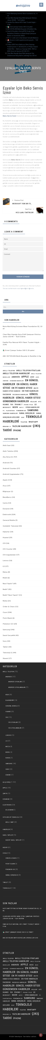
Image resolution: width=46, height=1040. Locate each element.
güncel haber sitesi (28, 397)
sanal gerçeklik (27, 413)
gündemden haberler (16, 401)
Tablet (5, 647)
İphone (17, 430)
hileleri (33, 401)
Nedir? (5, 589)
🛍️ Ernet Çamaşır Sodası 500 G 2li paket (19, 27)
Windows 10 (7, 426)
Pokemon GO (8, 624)
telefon (24, 422)
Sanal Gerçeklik (9, 635)
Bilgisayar (6, 491)
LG (35, 404)
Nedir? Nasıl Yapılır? (10, 595)
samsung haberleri (10, 413)
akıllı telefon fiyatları (28, 370)
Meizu (5, 572)
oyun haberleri (33, 407)
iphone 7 (18, 405)
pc (4, 410)
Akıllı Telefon (8, 451)
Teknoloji (6, 652)
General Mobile (9, 520)
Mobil (5, 578)
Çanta (5, 503)
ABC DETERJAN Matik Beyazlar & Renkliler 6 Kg (21, 29)
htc (39, 401)
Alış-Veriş (6, 457)
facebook (7, 394)
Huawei (6, 404)
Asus (5, 486)
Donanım (6, 509)
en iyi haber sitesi (22, 388)
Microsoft (7, 407)
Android (6, 463)
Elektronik (7, 514)
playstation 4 (10, 410)
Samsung (32, 410)
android (16, 377)
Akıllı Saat (7, 445)
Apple (25, 376)
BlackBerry (7, 497)
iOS (11, 405)
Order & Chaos (9, 606)
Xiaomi (5, 658)
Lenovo (6, 560)
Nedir (15, 407)
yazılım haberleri (21, 426)
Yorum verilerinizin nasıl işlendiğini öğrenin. (18, 288)
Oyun (5, 612)
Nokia (5, 601)
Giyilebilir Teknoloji (10, 526)
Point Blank (7, 618)
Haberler (6, 532)
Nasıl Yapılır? (8, 583)
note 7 (21, 407)
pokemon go (21, 410)
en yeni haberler (30, 391)
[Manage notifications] (41, 1035)
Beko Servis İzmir (10, 116)
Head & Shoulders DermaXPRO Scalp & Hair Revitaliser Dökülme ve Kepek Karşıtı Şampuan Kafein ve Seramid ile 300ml (21, 33)
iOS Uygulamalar (9, 555)
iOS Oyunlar (8, 549)
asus (32, 377)
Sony (22, 417)
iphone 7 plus (28, 404)
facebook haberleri (20, 394)
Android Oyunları (9, 468)
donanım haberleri (17, 381)
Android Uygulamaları (11, 474)
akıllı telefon (9, 370)
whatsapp (33, 422)
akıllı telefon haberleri (16, 373)
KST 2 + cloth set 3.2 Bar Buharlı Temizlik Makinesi (22, 38)
